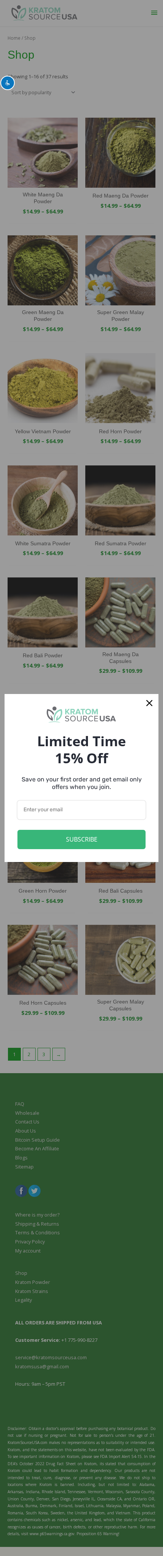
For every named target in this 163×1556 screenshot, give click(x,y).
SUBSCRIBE (81, 839)
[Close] (149, 703)
